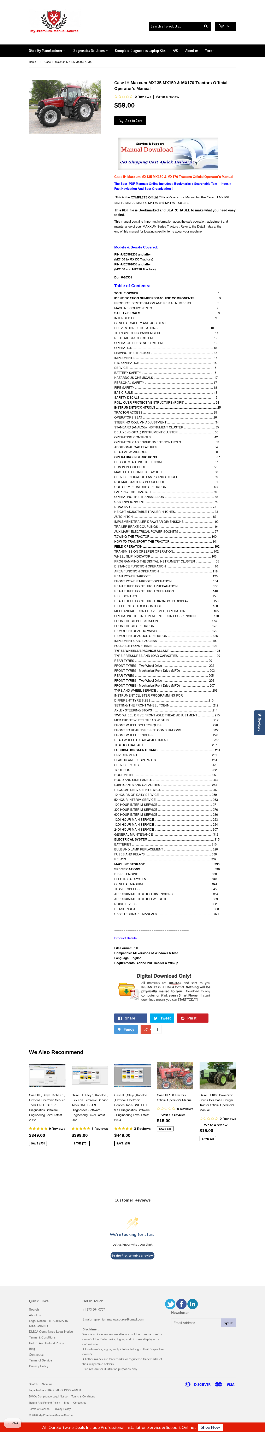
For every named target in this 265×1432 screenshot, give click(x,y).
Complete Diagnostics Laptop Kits (140, 50)
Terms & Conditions (42, 1337)
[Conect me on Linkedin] (192, 1308)
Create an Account (224, 16)
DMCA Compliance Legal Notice (51, 1331)
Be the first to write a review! (132, 1256)
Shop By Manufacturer (46, 50)
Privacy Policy (38, 1366)
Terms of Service (40, 1360)
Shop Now (210, 1427)
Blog (32, 1348)
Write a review (167, 97)
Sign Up (228, 1323)
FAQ (175, 50)
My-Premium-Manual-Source (56, 1415)
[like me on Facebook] (181, 1308)
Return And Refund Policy (46, 1343)
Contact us (36, 1354)
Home (32, 62)
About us (192, 50)
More (208, 50)
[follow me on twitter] (170, 1308)
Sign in (202, 16)
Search (34, 1309)
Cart (228, 26)
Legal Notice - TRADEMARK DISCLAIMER (55, 1390)
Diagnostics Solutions (89, 50)
